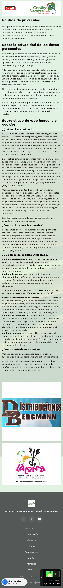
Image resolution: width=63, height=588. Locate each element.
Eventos (31, 558)
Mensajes (31, 564)
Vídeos (31, 546)
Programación (31, 534)
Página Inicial (31, 528)
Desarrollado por (27, 582)
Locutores (31, 569)
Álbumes (31, 540)
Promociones (31, 552)
